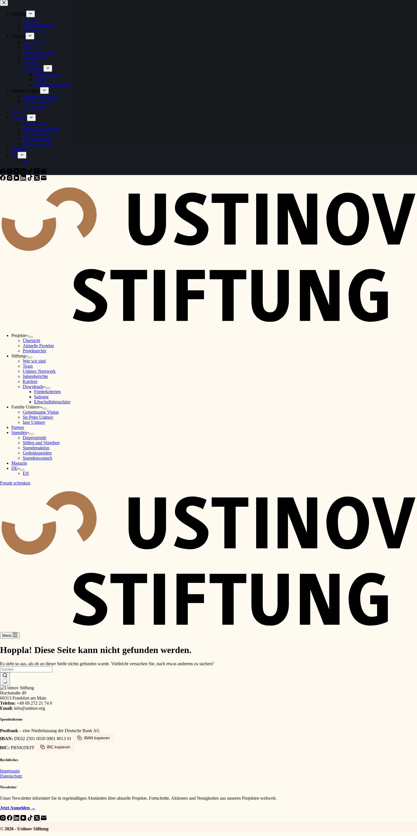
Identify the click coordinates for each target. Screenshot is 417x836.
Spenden (19, 432)
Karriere (30, 381)
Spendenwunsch (37, 458)
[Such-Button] (5, 678)
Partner (17, 427)
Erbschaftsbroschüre (52, 401)
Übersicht (31, 340)
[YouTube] (17, 179)
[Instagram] (10, 179)
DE (14, 468)
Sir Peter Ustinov (38, 417)
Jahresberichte (35, 376)
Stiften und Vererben (41, 442)
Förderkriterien (47, 391)
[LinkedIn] (23, 179)
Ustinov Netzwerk (39, 371)
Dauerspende (34, 437)
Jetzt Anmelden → (17, 807)
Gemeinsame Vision (41, 412)
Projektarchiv (35, 350)
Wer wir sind (34, 361)
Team (28, 366)
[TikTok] (30, 179)
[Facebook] (3, 179)
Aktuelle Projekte (38, 345)
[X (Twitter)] (37, 179)
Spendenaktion (36, 447)
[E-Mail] (44, 179)
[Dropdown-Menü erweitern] (30, 337)
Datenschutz (11, 776)
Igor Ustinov (34, 422)
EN (26, 473)
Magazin (19, 463)
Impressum (10, 770)
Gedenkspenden (37, 452)
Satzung (41, 396)
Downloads (33, 386)
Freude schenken (15, 483)
